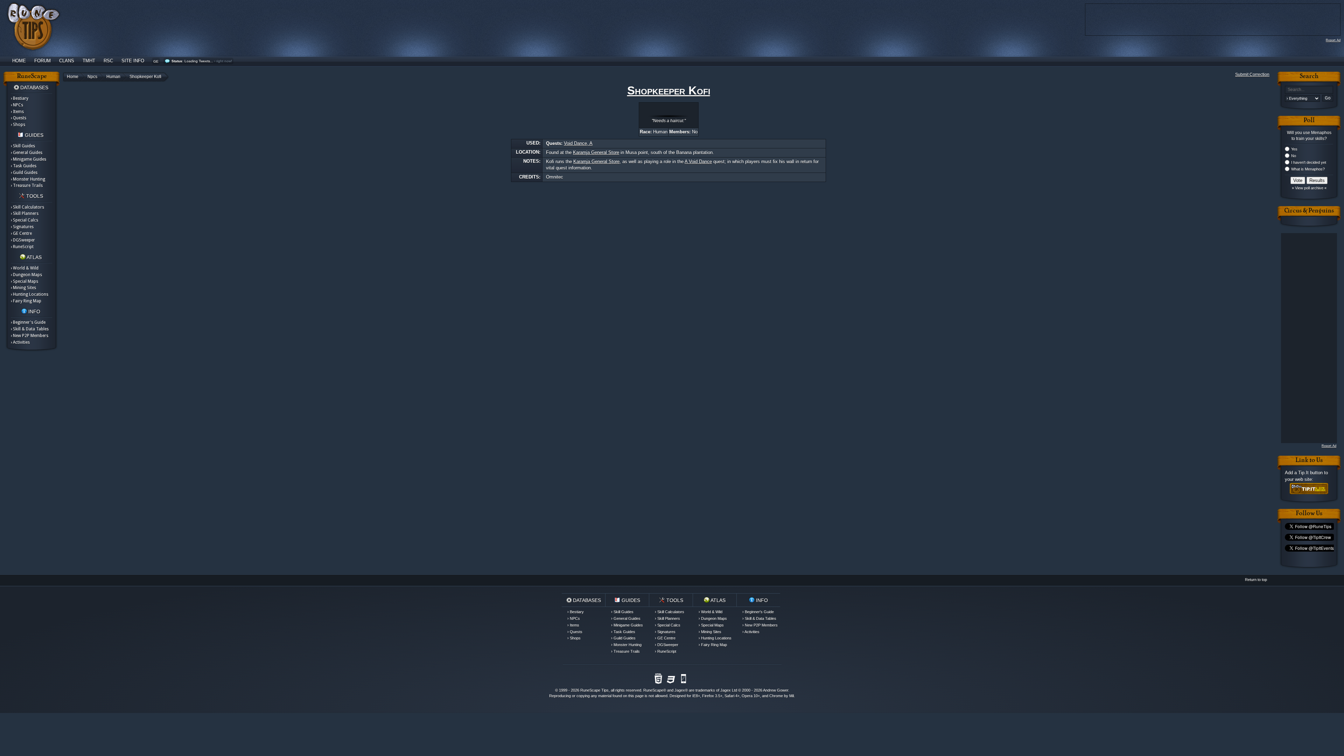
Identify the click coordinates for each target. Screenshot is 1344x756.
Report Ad (1333, 40)
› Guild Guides (24, 172)
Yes (1294, 149)
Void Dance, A (578, 143)
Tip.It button (1310, 472)
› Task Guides (23, 165)
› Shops (18, 124)
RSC (108, 60)
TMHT (89, 60)
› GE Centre (21, 233)
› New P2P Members (29, 335)
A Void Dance (698, 161)
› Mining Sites (23, 287)
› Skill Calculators (27, 207)
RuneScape (653, 690)
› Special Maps (24, 281)
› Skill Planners (24, 213)
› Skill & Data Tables (30, 329)
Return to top (1256, 580)
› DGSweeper (23, 240)
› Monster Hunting (28, 179)
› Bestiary (19, 98)
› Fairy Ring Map (26, 301)
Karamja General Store (596, 152)
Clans (66, 60)
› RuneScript (22, 246)
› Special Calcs (24, 220)
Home (19, 60)
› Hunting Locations (29, 294)
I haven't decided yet (1308, 162)
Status (177, 61)
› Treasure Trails (27, 185)
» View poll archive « (1309, 188)
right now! (224, 61)
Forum (42, 60)
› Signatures (22, 226)
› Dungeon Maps (26, 274)
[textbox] (1309, 90)
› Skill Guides (23, 146)
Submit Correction (1252, 74)
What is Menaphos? (1308, 169)
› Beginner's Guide (28, 322)
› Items (17, 111)
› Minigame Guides (28, 159)
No (1293, 156)
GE (156, 61)
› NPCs (17, 105)
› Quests (18, 117)
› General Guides (26, 152)
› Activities (20, 342)
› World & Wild (24, 268)
